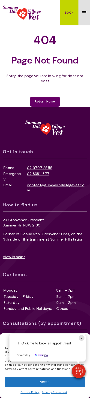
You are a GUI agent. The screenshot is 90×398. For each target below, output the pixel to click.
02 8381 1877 (38, 173)
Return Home (45, 101)
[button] (79, 371)
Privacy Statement (54, 392)
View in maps (14, 256)
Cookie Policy (30, 392)
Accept (45, 382)
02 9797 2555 (39, 167)
